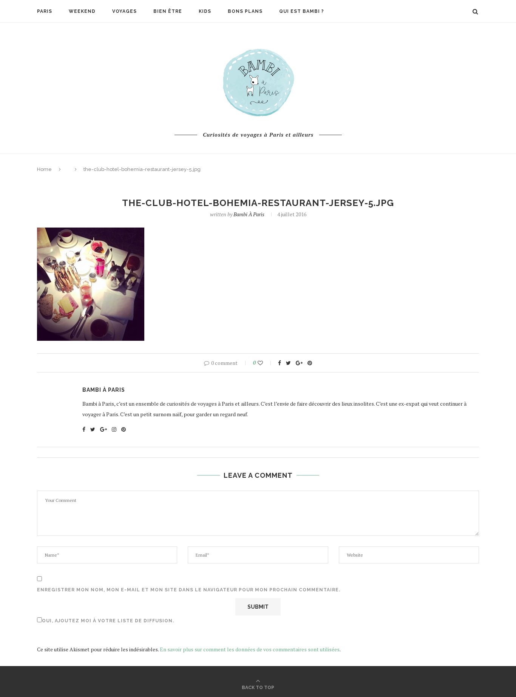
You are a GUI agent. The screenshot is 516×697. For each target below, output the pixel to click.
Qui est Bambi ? (301, 11)
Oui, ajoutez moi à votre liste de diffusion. (108, 620)
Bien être (167, 11)
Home (44, 169)
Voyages (124, 11)
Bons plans (245, 11)
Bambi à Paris (248, 214)
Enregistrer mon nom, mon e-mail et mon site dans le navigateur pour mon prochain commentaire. (188, 589)
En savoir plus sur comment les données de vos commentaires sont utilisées (250, 649)
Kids (205, 11)
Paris (44, 11)
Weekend (82, 11)
